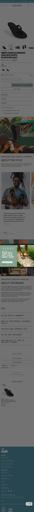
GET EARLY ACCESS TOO (7, 262)
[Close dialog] (33, 246)
